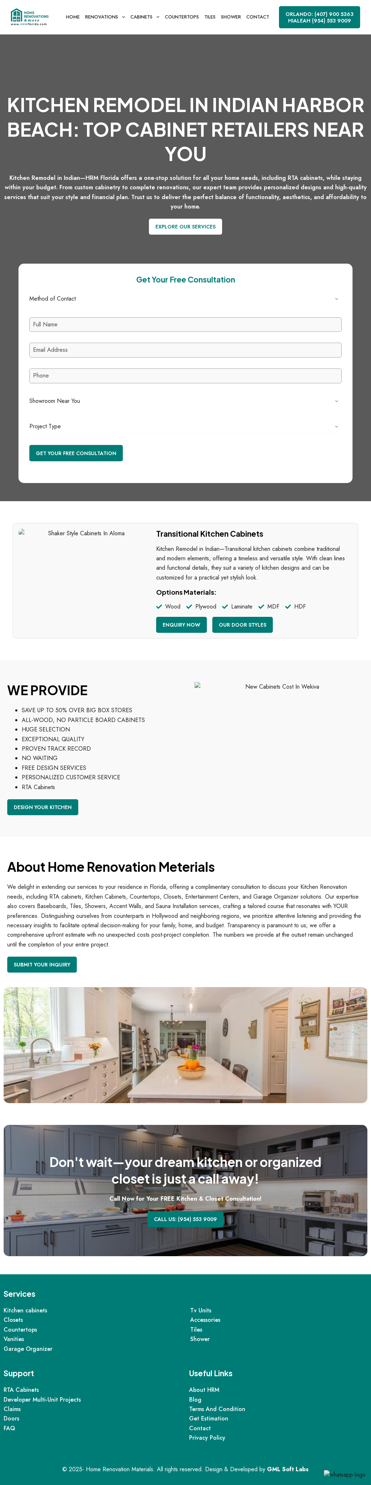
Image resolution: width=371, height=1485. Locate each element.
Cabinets (141, 16)
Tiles (210, 16)
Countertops (182, 16)
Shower (231, 16)
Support (19, 1373)
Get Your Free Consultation (76, 453)
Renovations (101, 16)
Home (73, 16)
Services (20, 1294)
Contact (257, 16)
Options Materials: (186, 592)
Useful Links (211, 1373)
